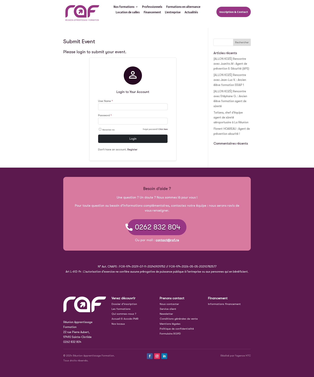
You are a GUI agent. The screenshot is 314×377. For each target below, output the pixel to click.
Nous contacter (169, 304)
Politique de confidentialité (177, 328)
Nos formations (124, 7)
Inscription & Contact (233, 12)
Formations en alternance (183, 7)
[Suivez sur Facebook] (150, 356)
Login (132, 138)
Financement (152, 12)
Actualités (191, 12)
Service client (168, 309)
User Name (105, 101)
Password (105, 115)
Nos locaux (118, 323)
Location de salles (128, 12)
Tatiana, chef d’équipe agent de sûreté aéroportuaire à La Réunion (231, 117)
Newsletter (166, 313)
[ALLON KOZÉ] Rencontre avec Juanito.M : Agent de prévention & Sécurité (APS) (231, 63)
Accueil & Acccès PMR (125, 318)
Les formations (121, 309)
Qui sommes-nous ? (124, 313)
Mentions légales (170, 323)
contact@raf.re (167, 240)
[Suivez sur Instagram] (157, 356)
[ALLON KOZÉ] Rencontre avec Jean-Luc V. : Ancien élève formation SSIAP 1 (230, 79)
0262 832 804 (158, 227)
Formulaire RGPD (170, 333)
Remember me (108, 130)
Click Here (163, 129)
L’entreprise (173, 12)
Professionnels (152, 7)
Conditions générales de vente (179, 318)
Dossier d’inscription (124, 304)
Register (132, 149)
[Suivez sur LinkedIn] (164, 356)
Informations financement (224, 304)
